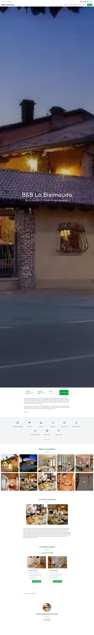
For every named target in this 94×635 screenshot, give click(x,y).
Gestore (80, 4)
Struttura (66, 4)
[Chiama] (81, 2)
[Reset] (48, 391)
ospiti (51, 391)
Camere (70, 4)
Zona (84, 4)
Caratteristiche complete (47, 439)
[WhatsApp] (83, 2)
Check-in (28, 391)
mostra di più (26, 412)
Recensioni (75, 4)
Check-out (40, 391)
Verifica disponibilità (64, 392)
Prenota (89, 4)
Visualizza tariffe (36, 581)
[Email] (85, 2)
